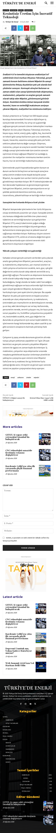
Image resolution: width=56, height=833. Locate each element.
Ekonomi (13, 10)
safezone (20, 377)
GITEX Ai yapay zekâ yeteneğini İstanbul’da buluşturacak (17, 437)
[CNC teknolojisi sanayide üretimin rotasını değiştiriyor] (45, 455)
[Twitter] (20, 28)
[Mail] (30, 704)
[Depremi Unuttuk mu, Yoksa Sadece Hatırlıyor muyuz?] (41, 652)
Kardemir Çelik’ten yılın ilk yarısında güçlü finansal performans (20, 468)
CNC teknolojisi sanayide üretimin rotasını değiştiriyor (18, 452)
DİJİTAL (6, 10)
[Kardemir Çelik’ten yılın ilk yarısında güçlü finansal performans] (45, 470)
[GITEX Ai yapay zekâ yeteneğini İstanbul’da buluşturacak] (45, 439)
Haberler (28, 10)
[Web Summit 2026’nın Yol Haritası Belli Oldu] (41, 667)
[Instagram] (25, 704)
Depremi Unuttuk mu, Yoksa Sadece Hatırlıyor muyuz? (18, 650)
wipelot (36, 377)
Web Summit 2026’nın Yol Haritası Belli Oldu (19, 664)
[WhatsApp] (32, 28)
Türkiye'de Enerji (11, 22)
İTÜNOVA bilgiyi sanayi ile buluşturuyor (14, 399)
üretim (28, 377)
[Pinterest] (26, 28)
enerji (13, 377)
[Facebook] (14, 28)
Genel (21, 10)
